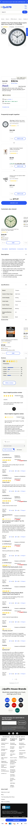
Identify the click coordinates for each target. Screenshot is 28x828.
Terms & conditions (6, 816)
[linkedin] (13, 733)
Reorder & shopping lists (22, 744)
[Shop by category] (1, 7)
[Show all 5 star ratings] (13, 367)
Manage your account (4, 750)
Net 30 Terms (13, 757)
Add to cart (16, 820)
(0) (21, 373)
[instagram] (9, 733)
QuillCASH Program (12, 751)
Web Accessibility (5, 801)
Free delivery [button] (5, 239)
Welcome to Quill (5, 792)
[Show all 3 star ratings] (14, 371)
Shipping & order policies (4, 762)
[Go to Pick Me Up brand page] (20, 700)
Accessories (20, 249)
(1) (21, 371)
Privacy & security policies (5, 770)
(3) (21, 369)
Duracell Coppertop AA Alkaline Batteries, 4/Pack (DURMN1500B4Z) (9, 340)
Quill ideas (12, 783)
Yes (11, 471)
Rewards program (12, 747)
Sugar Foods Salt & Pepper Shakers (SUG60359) (16, 148)
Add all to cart (14, 203)
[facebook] (17, 733)
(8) (21, 367)
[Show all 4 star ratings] (14, 369)
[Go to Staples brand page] (14, 705)
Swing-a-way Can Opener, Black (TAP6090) (17, 176)
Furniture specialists (12, 775)
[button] (27, 2)
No (17, 471)
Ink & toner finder (21, 747)
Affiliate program (12, 786)
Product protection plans (12, 779)
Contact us (3, 773)
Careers (3, 799)
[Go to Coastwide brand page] (14, 700)
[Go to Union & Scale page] (10, 710)
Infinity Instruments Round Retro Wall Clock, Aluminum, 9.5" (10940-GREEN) (10, 230)
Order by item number (22, 753)
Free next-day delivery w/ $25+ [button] (9, 350)
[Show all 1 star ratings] (13, 375)
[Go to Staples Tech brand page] (20, 705)
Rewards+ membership (13, 744)
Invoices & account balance (3, 754)
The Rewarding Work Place (8, 797)
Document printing (12, 767)
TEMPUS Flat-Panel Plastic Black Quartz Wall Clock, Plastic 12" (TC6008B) (17, 121)
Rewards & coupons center (23, 757)
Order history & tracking (4, 744)
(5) (21, 375)
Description (5, 249)
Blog (2, 794)
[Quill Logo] (7, 7)
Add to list (6, 107)
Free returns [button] (7, 103)
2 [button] (15, 679)
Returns (3, 746)
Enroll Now (14, 83)
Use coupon (22, 722)
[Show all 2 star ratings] (14, 373)
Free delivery (7, 95)
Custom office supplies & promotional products (13, 761)
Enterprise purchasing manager (12, 771)
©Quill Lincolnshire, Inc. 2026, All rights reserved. (12, 812)
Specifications (12, 249)
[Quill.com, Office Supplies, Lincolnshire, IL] (6, 807)
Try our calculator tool (18, 89)
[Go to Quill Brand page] (7, 700)
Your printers (22, 750)
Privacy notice (16, 816)
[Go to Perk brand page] (7, 705)
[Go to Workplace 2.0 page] (17, 710)
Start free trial (22, 86)
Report (23, 471)
